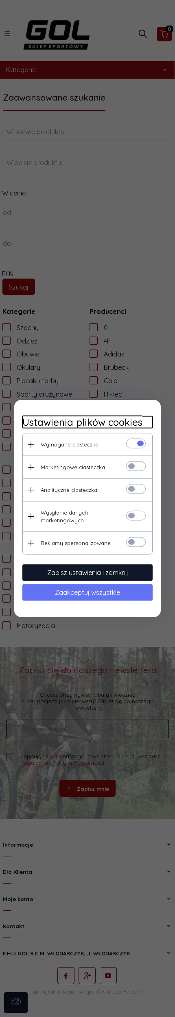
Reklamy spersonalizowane (76, 543)
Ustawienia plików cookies (82, 422)
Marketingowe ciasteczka (73, 467)
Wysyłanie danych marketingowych (64, 516)
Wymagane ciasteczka (69, 444)
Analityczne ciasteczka (69, 490)
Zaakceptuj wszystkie (87, 592)
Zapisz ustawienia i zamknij (87, 573)
